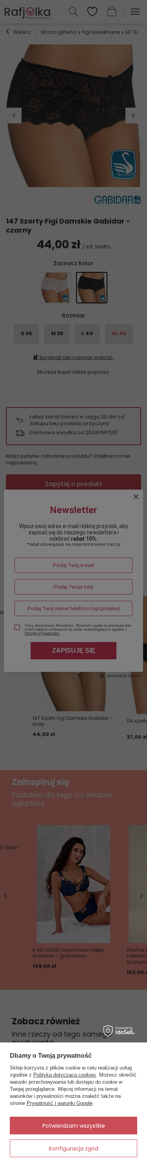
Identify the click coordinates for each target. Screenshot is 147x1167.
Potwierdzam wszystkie (73, 1126)
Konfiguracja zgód (73, 1148)
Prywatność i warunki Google (60, 1103)
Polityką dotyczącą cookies (64, 1075)
